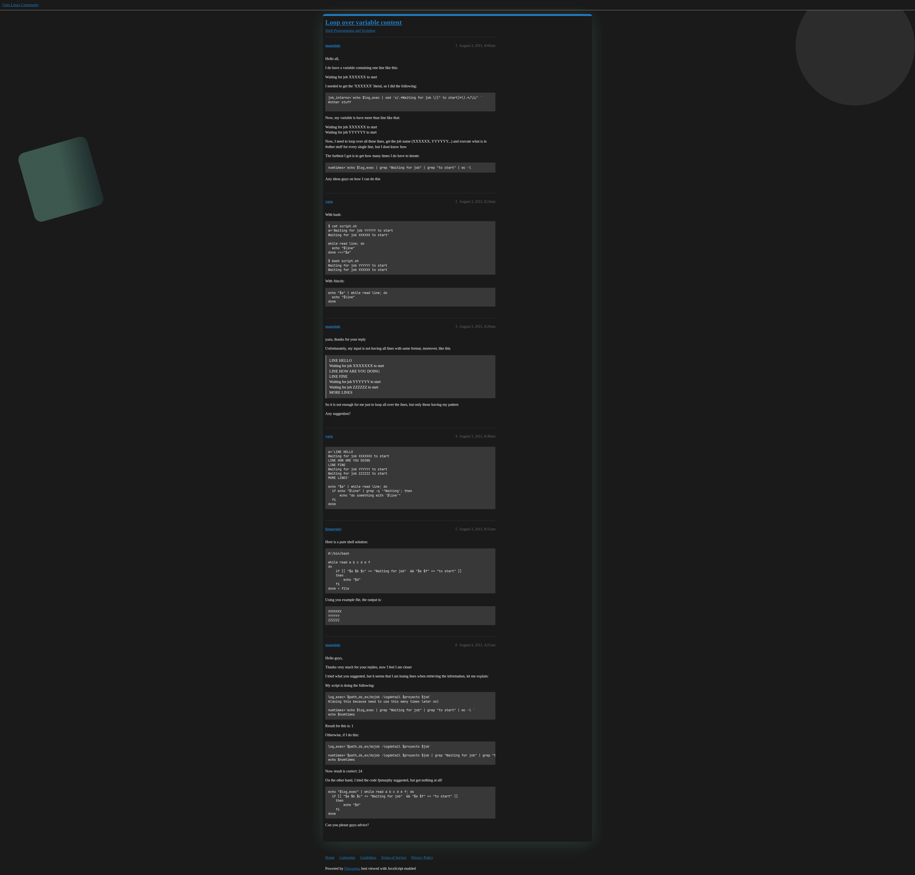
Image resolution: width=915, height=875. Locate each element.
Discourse (351, 868)
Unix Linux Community (20, 5)
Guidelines (368, 857)
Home (330, 857)
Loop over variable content (363, 22)
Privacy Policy (422, 857)
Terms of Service (394, 857)
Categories (347, 857)
